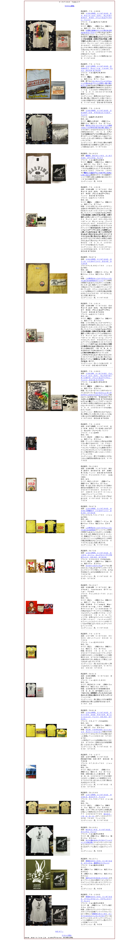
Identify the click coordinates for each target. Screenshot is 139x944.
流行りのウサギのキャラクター (97, 878)
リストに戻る (69, 6)
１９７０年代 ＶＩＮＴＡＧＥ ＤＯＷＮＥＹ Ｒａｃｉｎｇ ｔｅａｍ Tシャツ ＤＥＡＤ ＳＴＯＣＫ (97, 68)
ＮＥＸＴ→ (59, 931)
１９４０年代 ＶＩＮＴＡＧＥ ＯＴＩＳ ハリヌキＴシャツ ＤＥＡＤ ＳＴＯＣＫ (96, 261)
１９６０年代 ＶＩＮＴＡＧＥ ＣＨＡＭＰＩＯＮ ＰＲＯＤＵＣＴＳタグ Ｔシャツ (96, 113)
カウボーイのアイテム (94, 566)
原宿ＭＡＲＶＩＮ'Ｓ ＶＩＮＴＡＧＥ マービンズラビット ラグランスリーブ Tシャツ (96, 899)
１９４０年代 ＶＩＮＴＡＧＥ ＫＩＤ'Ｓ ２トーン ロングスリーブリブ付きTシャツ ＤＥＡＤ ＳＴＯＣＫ (96, 555)
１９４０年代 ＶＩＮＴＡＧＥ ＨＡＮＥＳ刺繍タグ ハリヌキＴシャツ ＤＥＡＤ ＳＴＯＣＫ (96, 511)
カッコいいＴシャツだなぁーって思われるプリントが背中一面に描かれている (96, 83)
